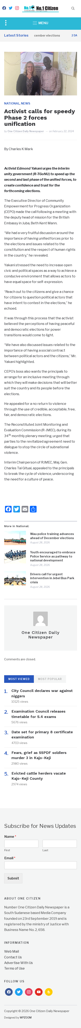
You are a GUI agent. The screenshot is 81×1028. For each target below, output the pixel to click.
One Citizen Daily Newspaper (25, 131)
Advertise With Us (18, 963)
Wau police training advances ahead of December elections (52, 536)
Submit (13, 878)
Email (9, 858)
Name (10, 837)
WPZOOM (26, 1017)
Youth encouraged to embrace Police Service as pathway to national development (52, 556)
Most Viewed (19, 679)
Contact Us (13, 957)
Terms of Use (14, 968)
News (25, 103)
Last (45, 850)
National (12, 103)
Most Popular (50, 679)
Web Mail (11, 951)
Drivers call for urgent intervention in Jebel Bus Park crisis (52, 578)
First (7, 850)
